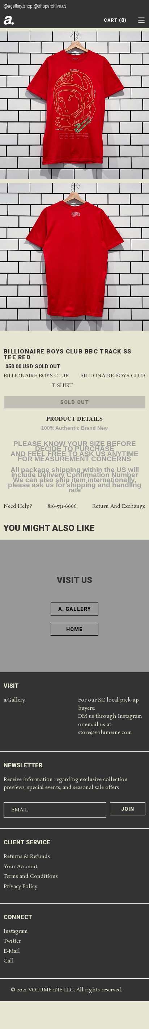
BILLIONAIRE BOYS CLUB (112, 376)
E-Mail (12, 951)
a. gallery (74, 609)
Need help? (18, 506)
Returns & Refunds (27, 856)
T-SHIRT (62, 386)
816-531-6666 (62, 506)
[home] (9, 20)
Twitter (12, 941)
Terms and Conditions (31, 876)
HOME (74, 629)
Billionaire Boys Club (36, 376)
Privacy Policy (20, 886)
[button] (141, 20)
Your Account (20, 866)
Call (9, 961)
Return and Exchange (118, 506)
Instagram (16, 931)
